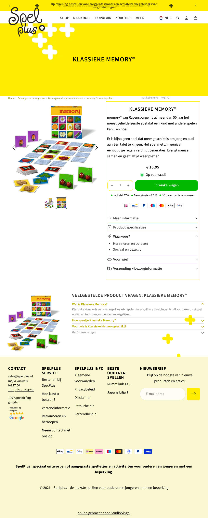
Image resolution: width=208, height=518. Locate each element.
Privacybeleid (85, 389)
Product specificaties (129, 227)
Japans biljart (117, 392)
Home (11, 98)
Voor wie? (121, 259)
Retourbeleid (84, 406)
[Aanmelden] (193, 394)
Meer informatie (126, 218)
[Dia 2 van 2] (61, 203)
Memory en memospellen (100, 98)
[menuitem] (139, 18)
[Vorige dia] (9, 5)
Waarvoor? (121, 236)
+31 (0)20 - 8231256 (21, 390)
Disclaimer (83, 397)
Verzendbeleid (85, 414)
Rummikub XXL (118, 384)
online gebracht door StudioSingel (104, 513)
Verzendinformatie (56, 408)
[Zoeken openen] (177, 18)
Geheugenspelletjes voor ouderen (65, 98)
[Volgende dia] (195, 5)
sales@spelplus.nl (20, 376)
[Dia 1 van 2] (49, 203)
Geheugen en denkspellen (31, 98)
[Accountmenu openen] (186, 18)
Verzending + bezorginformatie (137, 268)
